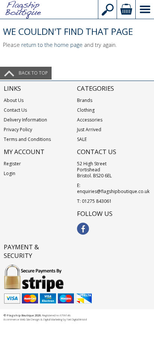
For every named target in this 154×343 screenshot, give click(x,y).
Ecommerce (11, 319)
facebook (83, 229)
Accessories (89, 120)
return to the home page (52, 44)
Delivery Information (25, 120)
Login (9, 173)
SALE (82, 139)
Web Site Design (30, 319)
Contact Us (15, 110)
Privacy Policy (18, 129)
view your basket (126, 9)
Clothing (86, 110)
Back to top (33, 73)
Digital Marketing (52, 319)
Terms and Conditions (27, 139)
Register (12, 163)
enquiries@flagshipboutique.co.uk (113, 191)
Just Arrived (89, 129)
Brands (84, 100)
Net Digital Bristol (77, 319)
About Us (14, 100)
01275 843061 (97, 201)
